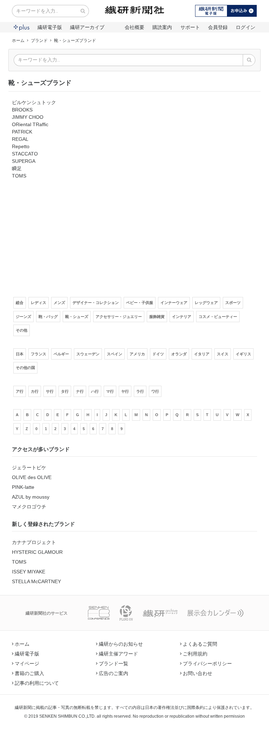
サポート (190, 27)
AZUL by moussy (30, 497)
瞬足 (17, 168)
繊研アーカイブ (87, 27)
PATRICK (22, 132)
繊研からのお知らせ (121, 644)
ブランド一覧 (113, 663)
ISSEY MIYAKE (28, 571)
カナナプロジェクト (34, 542)
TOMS (19, 176)
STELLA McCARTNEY (36, 581)
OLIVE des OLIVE (31, 477)
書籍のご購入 (29, 673)
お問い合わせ (197, 673)
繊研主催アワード (118, 654)
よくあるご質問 (200, 644)
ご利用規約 (195, 654)
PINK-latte (23, 487)
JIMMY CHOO (27, 117)
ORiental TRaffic (30, 124)
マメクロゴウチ (29, 506)
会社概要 (134, 27)
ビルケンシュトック (34, 102)
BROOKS (22, 110)
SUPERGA (23, 161)
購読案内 (162, 27)
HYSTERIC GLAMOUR (37, 552)
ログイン (245, 27)
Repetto (20, 146)
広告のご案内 (113, 673)
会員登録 (218, 27)
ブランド (39, 40)
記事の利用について (37, 683)
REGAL (20, 139)
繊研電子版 (49, 27)
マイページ (27, 663)
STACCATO (25, 154)
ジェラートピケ (29, 467)
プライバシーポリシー (207, 663)
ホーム (18, 40)
